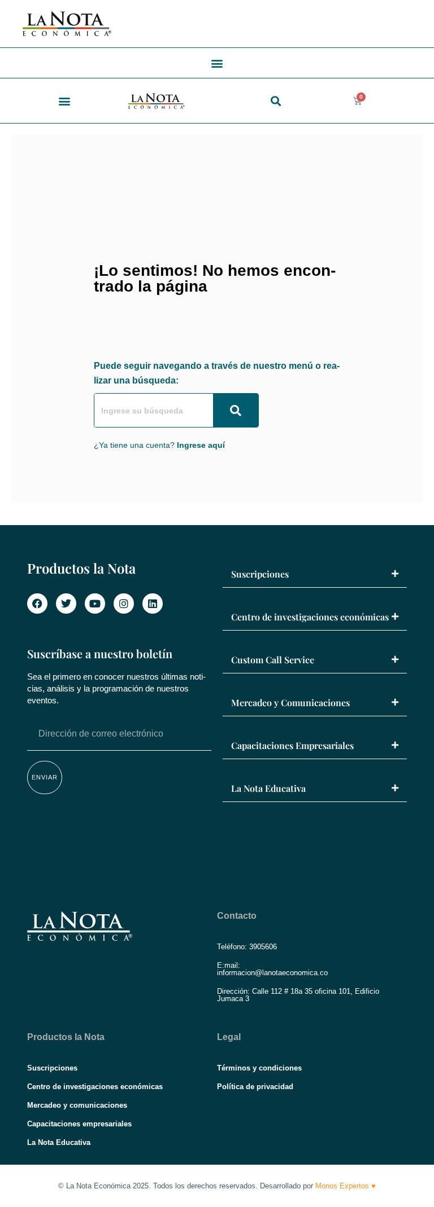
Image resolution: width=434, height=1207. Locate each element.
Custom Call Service (272, 660)
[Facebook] (37, 603)
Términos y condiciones (259, 1068)
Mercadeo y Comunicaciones (290, 702)
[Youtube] (95, 603)
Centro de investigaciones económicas (310, 617)
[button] (217, 63)
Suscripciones (260, 574)
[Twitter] (66, 603)
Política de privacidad (255, 1086)
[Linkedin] (152, 603)
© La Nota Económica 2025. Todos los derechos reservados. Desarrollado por (217, 1186)
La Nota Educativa (268, 788)
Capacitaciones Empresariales (292, 745)
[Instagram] (124, 603)
